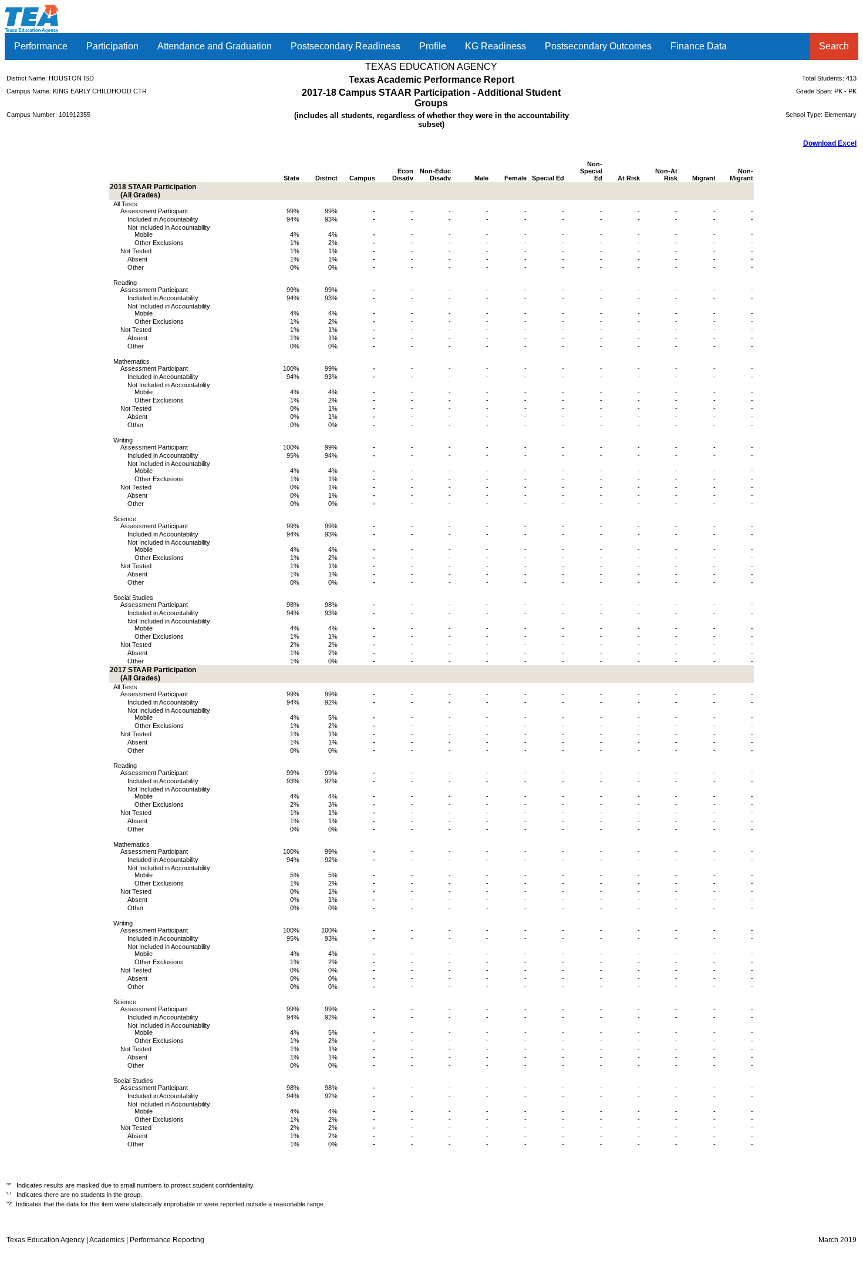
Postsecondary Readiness (345, 46)
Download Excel (830, 143)
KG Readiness (495, 46)
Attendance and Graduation (214, 46)
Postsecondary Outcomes (598, 46)
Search (834, 46)
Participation (112, 46)
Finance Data (698, 46)
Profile (432, 46)
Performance (41, 46)
